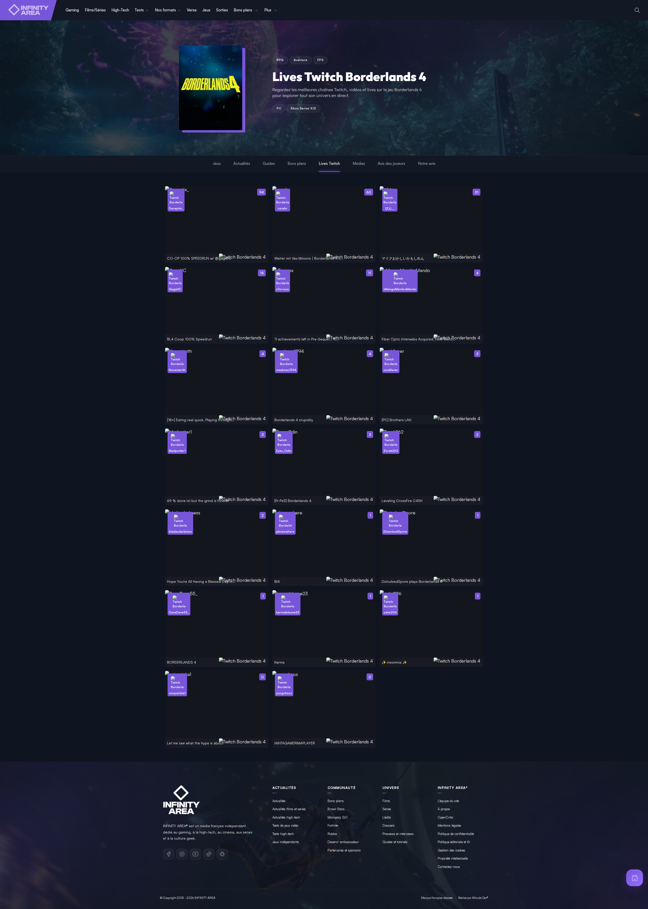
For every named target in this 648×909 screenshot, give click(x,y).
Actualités (241, 163)
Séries (386, 809)
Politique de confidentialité (456, 834)
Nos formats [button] (165, 10)
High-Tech (120, 10)
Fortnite (333, 825)
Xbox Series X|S (303, 108)
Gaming (72, 10)
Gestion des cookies (451, 850)
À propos (444, 809)
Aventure (301, 60)
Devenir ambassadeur (343, 842)
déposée (448, 898)
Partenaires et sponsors (344, 850)
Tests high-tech (283, 834)
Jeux (206, 10)
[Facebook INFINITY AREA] (168, 854)
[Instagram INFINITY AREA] (181, 854)
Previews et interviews (398, 834)
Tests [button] (139, 10)
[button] (637, 10)
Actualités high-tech (286, 817)
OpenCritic (445, 817)
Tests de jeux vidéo (285, 825)
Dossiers (388, 825)
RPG (280, 60)
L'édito (386, 817)
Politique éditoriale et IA (454, 842)
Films (386, 801)
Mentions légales (449, 825)
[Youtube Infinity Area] (195, 854)
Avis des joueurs (391, 163)
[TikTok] (208, 854)
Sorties (222, 10)
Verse (192, 10)
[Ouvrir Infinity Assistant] (634, 877)
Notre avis (426, 163)
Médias (359, 163)
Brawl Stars (336, 809)
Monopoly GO (338, 817)
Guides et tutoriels (395, 842)
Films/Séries (95, 10)
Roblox (332, 834)
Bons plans (243, 10)
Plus (268, 10)
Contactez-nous (449, 867)
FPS (320, 60)
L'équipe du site (448, 801)
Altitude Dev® (480, 898)
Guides (269, 163)
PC (279, 108)
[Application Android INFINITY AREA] (222, 854)
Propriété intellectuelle (453, 858)
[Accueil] (28, 10)
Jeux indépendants (285, 842)
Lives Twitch (329, 163)
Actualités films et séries (289, 809)
